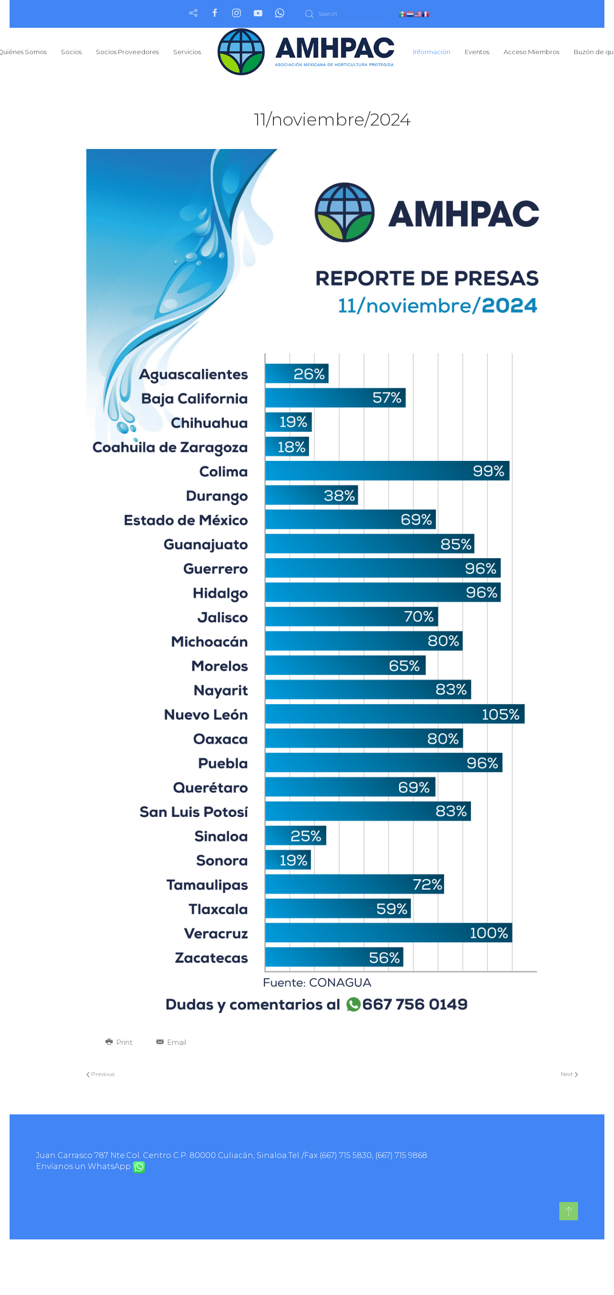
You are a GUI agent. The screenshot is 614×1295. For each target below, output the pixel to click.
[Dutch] (410, 13)
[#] (568, 1211)
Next (568, 1073)
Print (123, 1042)
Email (175, 1042)
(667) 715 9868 (401, 1155)
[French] (425, 13)
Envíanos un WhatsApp (84, 1166)
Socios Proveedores (127, 52)
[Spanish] (402, 13)
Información (431, 52)
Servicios (187, 52)
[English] (418, 13)
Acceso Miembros (531, 52)
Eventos (477, 52)
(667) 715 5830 (345, 1155)
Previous (102, 1073)
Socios (71, 52)
